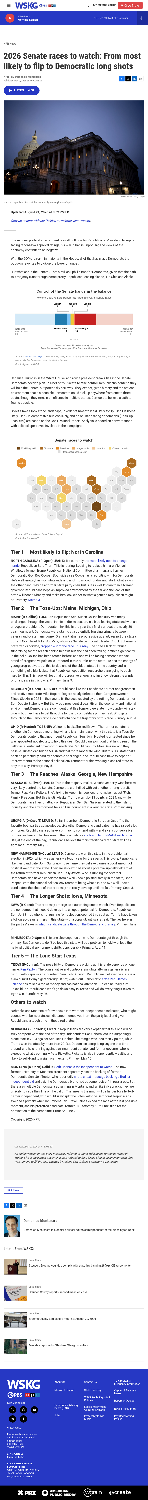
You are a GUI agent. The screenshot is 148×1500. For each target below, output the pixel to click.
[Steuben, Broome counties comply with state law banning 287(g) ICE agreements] (15, 1267)
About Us (60, 1382)
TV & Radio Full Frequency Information (127, 1382)
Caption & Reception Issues (125, 1392)
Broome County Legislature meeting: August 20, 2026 (62, 1318)
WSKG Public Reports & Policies (97, 1399)
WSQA (19, 1473)
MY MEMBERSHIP (104, 5)
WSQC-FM (29, 1473)
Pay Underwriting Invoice (124, 1417)
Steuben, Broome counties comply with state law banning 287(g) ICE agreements (80, 1265)
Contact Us (90, 1382)
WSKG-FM (12, 1470)
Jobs (57, 1415)
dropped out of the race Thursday (64, 646)
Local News (35, 1260)
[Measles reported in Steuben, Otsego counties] (15, 1346)
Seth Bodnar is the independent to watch (83, 1067)
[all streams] (142, 18)
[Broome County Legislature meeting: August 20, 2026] (15, 1320)
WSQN (10, 1476)
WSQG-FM (34, 1470)
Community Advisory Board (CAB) (66, 1407)
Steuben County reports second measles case (58, 1292)
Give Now (131, 5)
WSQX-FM (23, 1470)
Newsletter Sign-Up (125, 1409)
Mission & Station (64, 1390)
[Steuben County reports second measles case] (15, 1293)
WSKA (29, 1476)
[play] (10, 18)
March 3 (34, 600)
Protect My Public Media (94, 1417)
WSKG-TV (19, 1476)
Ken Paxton (28, 969)
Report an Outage (124, 1400)
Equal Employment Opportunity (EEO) (95, 1408)
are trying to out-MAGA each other (108, 835)
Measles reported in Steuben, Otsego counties (58, 1345)
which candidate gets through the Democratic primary (77, 924)
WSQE (11, 1473)
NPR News (10, 43)
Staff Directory (92, 1390)
